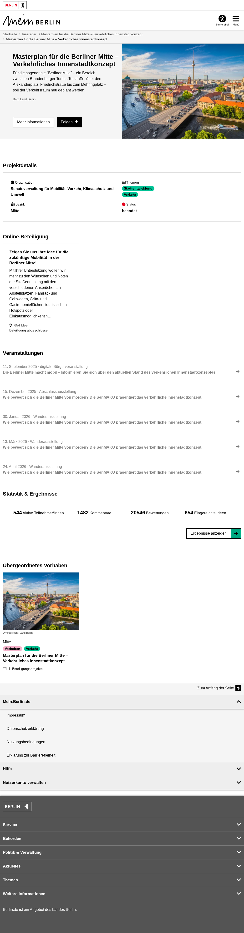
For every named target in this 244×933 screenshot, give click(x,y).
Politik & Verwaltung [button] (22, 852)
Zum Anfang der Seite (215, 688)
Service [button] (10, 825)
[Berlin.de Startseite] (17, 806)
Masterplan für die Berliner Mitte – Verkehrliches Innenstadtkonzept (91, 34)
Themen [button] (10, 880)
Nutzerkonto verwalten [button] (24, 782)
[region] (38, 513)
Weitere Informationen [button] (24, 894)
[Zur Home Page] (31, 20)
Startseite (10, 34)
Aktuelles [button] (11, 866)
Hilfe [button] (7, 769)
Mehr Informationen (33, 122)
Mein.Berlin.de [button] (16, 701)
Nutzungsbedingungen (26, 742)
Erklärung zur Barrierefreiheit (31, 755)
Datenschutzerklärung (25, 729)
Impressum (16, 715)
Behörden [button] (12, 838)
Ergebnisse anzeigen (209, 533)
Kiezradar (29, 34)
